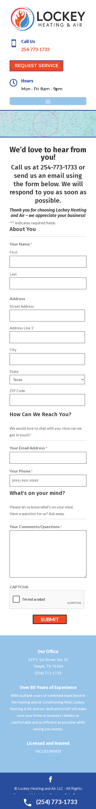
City (13, 349)
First (13, 252)
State (14, 371)
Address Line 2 (21, 328)
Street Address (22, 306)
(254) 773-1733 (48, 673)
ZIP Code (17, 390)
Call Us (28, 41)
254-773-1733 (35, 49)
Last (13, 274)
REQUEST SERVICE (36, 65)
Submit (50, 619)
